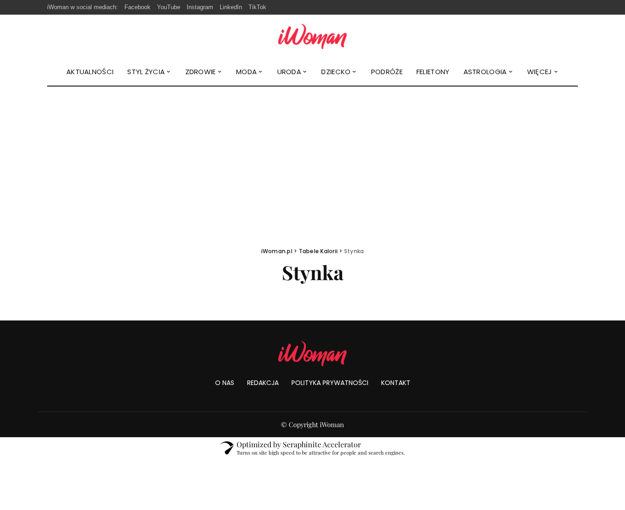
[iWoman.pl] (312, 36)
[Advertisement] (312, 155)
